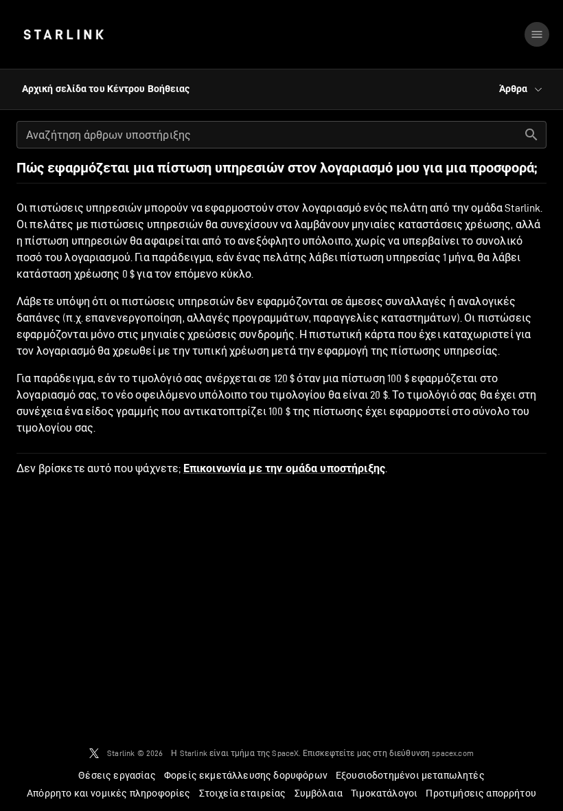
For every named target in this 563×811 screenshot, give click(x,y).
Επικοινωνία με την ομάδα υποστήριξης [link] (284, 468)
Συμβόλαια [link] (319, 793)
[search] (531, 134)
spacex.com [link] (453, 752)
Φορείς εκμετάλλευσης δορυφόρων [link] (246, 775)
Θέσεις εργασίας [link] (117, 775)
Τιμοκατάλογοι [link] (384, 793)
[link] (63, 34)
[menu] (537, 34)
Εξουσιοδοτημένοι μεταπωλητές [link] (410, 775)
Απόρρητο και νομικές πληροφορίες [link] (108, 793)
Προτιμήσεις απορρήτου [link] (481, 793)
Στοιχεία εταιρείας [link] (242, 793)
